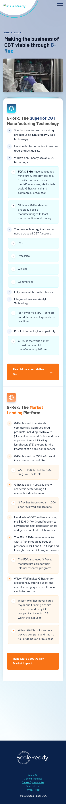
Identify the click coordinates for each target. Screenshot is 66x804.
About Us (33, 775)
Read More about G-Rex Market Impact (33, 661)
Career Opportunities (33, 782)
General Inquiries (33, 779)
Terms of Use (33, 786)
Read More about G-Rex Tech (33, 372)
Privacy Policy (33, 790)
